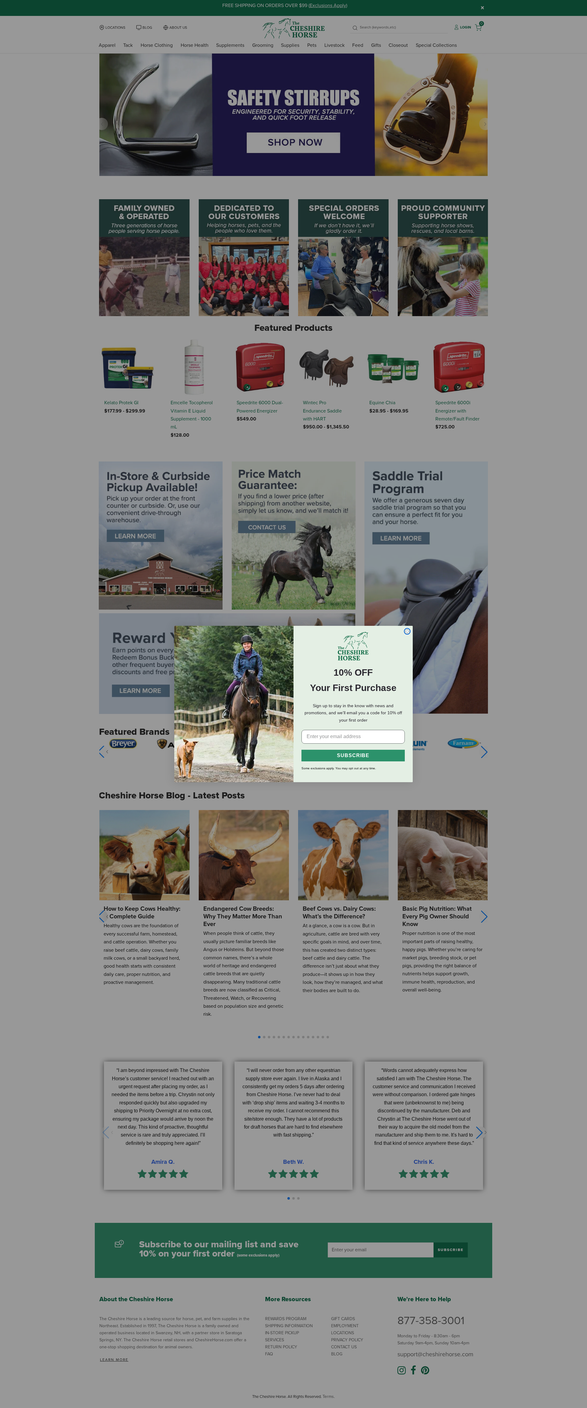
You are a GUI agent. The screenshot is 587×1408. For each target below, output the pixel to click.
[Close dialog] (407, 631)
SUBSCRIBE (353, 755)
